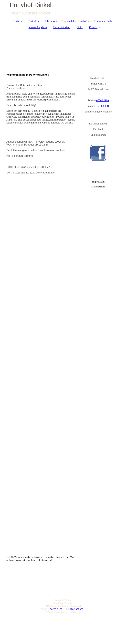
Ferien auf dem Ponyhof (73, 21)
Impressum (98, 181)
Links (80, 27)
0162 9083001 (101, 106)
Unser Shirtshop (61, 27)
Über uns (50, 21)
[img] (63, 9)
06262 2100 (102, 100)
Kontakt (93, 27)
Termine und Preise (103, 21)
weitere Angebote (38, 27)
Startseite (17, 21)
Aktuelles (34, 21)
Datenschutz (98, 186)
